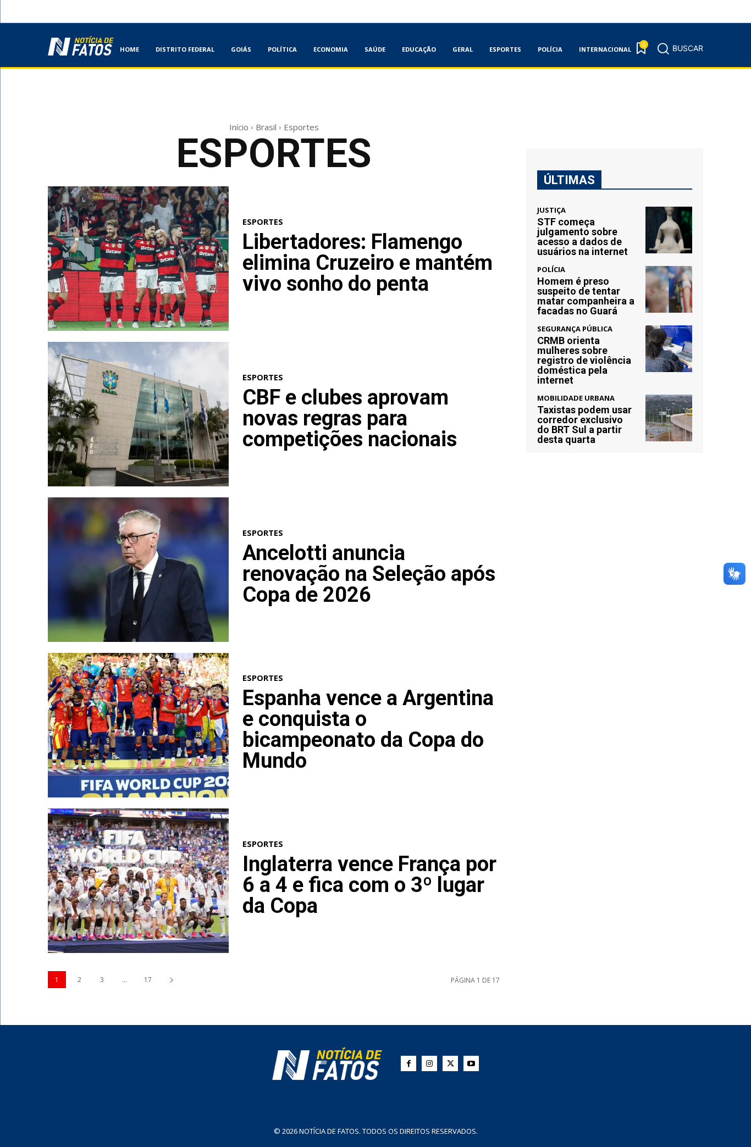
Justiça (551, 210)
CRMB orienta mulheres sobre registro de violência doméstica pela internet (584, 360)
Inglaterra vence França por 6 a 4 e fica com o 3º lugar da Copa (369, 885)
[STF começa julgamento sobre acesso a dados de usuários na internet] (668, 230)
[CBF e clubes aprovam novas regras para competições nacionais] (138, 414)
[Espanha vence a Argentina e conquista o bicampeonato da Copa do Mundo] (138, 725)
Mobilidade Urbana (576, 398)
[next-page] (171, 979)
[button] (679, 48)
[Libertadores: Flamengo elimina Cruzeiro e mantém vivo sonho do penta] (138, 258)
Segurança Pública (574, 329)
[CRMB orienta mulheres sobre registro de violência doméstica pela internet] (668, 348)
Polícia (551, 269)
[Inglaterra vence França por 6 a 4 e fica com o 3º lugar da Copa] (138, 880)
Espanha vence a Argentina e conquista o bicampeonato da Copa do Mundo (368, 729)
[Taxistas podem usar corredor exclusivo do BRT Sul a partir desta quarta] (668, 418)
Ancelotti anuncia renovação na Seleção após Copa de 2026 (368, 574)
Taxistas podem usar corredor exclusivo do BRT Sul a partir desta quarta (584, 424)
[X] (450, 1063)
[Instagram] (429, 1063)
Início (239, 126)
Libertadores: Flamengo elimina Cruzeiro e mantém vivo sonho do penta (367, 263)
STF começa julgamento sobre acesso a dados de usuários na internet (582, 236)
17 (148, 979)
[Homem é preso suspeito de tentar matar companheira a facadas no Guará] (668, 289)
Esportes (262, 222)
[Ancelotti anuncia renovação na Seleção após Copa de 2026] (138, 569)
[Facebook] (408, 1063)
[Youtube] (471, 1063)
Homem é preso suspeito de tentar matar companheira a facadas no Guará (585, 296)
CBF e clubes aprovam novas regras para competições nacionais (349, 418)
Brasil (266, 126)
